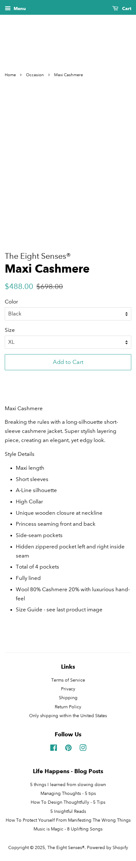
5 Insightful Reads (68, 811)
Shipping (68, 697)
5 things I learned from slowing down (68, 784)
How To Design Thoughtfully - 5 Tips (68, 802)
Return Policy (68, 707)
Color (11, 301)
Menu (19, 8)
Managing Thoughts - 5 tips (68, 793)
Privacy (68, 689)
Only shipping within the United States (68, 715)
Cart (126, 8)
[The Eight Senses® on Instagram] (82, 749)
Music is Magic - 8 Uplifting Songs (68, 829)
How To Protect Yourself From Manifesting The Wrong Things (68, 820)
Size (10, 330)
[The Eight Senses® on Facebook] (53, 749)
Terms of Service (68, 680)
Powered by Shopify (107, 847)
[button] (68, 377)
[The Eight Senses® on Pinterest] (68, 749)
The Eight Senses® (65, 847)
